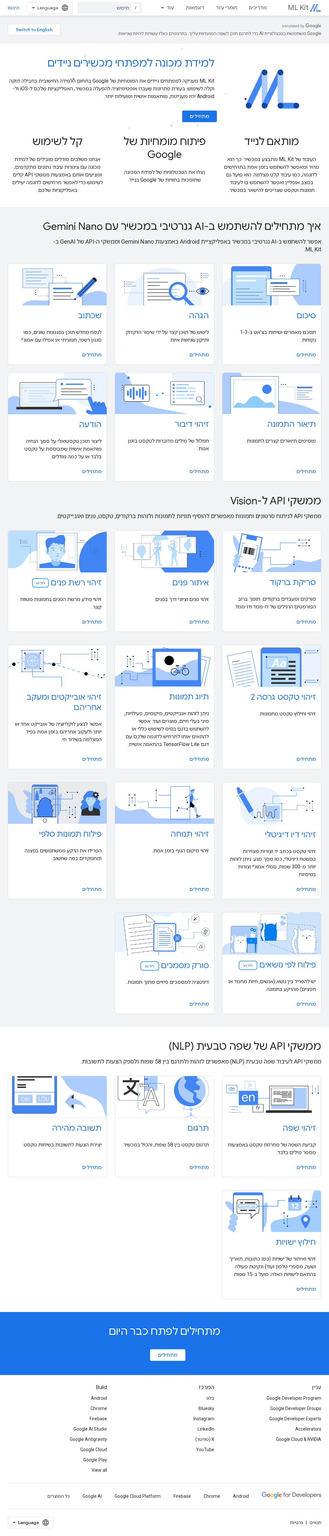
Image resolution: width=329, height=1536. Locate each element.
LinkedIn (206, 1429)
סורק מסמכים (176, 965)
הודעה (90, 424)
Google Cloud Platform (138, 1496)
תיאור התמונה (291, 424)
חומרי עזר (226, 8)
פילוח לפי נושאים (279, 965)
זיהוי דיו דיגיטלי (290, 835)
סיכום (306, 315)
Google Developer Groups (295, 1408)
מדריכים (258, 8)
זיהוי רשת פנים (69, 583)
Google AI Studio (90, 1429)
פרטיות (296, 1522)
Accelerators (308, 1429)
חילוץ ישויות (296, 1242)
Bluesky (206, 1408)
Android (99, 1398)
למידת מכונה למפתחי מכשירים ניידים (131, 63)
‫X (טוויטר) (204, 1439)
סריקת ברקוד (293, 582)
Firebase (98, 1418)
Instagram (203, 1418)
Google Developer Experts (295, 1418)
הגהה (199, 315)
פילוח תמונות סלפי (70, 834)
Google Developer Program (294, 1398)
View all (99, 1470)
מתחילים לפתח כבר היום (164, 1331)
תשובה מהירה (77, 1128)
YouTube (205, 1449)
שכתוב (90, 315)
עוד (170, 8)
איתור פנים (190, 583)
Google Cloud (93, 1449)
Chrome (99, 1408)
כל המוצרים (58, 1496)
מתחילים (199, 116)
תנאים (315, 1522)
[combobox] (110, 7)
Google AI (92, 1496)
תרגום (198, 1128)
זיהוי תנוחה (190, 834)
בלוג (210, 1398)
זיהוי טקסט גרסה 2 (283, 697)
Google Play (95, 1459)
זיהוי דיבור (192, 424)
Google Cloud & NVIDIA (298, 1439)
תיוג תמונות (189, 697)
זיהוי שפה (299, 1128)
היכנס (13, 7)
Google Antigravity (88, 1439)
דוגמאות (195, 8)
